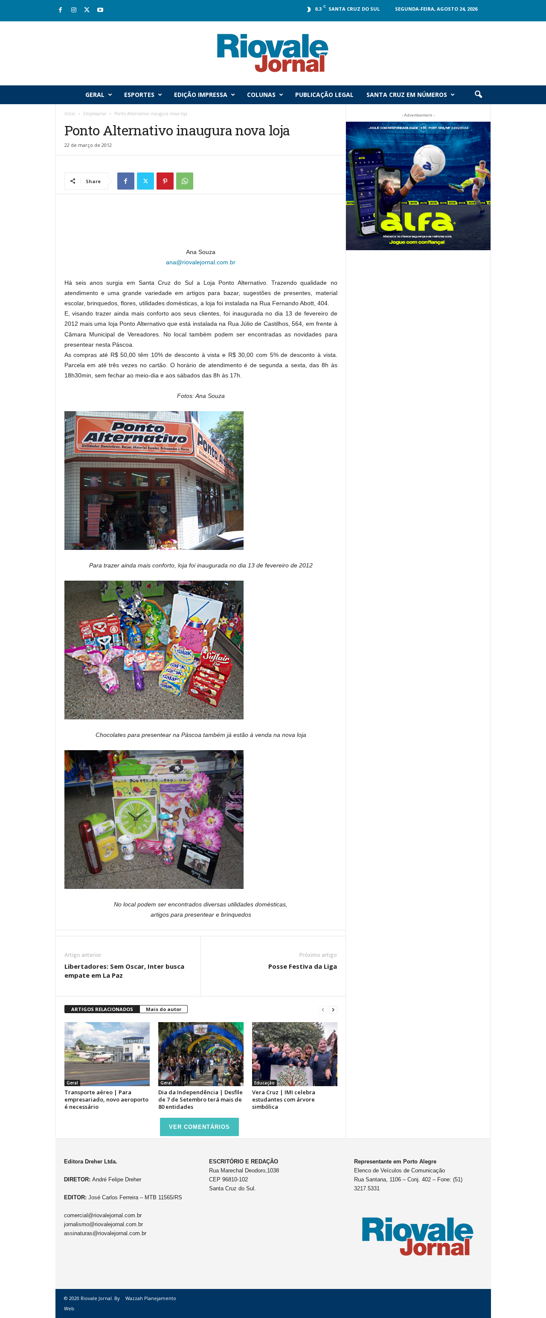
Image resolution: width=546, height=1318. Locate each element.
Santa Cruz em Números (406, 95)
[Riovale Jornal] (273, 53)
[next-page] (333, 1009)
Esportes (139, 95)
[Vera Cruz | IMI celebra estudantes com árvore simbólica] (294, 1054)
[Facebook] (60, 10)
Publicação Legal (324, 95)
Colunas (261, 95)
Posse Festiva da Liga (302, 966)
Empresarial (94, 114)
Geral (95, 95)
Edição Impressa (200, 95)
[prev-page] (323, 1009)
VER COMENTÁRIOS (199, 1127)
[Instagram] (74, 10)
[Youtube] (100, 10)
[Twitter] (87, 10)
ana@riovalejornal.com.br (200, 262)
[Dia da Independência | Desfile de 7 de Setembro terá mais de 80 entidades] (201, 1054)
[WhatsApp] (184, 181)
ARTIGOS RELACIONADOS (102, 1009)
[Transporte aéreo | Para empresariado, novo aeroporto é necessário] (107, 1054)
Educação (264, 1083)
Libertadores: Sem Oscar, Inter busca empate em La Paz (124, 970)
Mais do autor (163, 1009)
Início (69, 114)
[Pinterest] (165, 181)
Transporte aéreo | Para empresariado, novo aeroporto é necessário (106, 1099)
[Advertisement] (201, 224)
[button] (478, 94)
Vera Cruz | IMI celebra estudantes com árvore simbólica (283, 1099)
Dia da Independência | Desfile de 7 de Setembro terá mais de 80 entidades (200, 1099)
